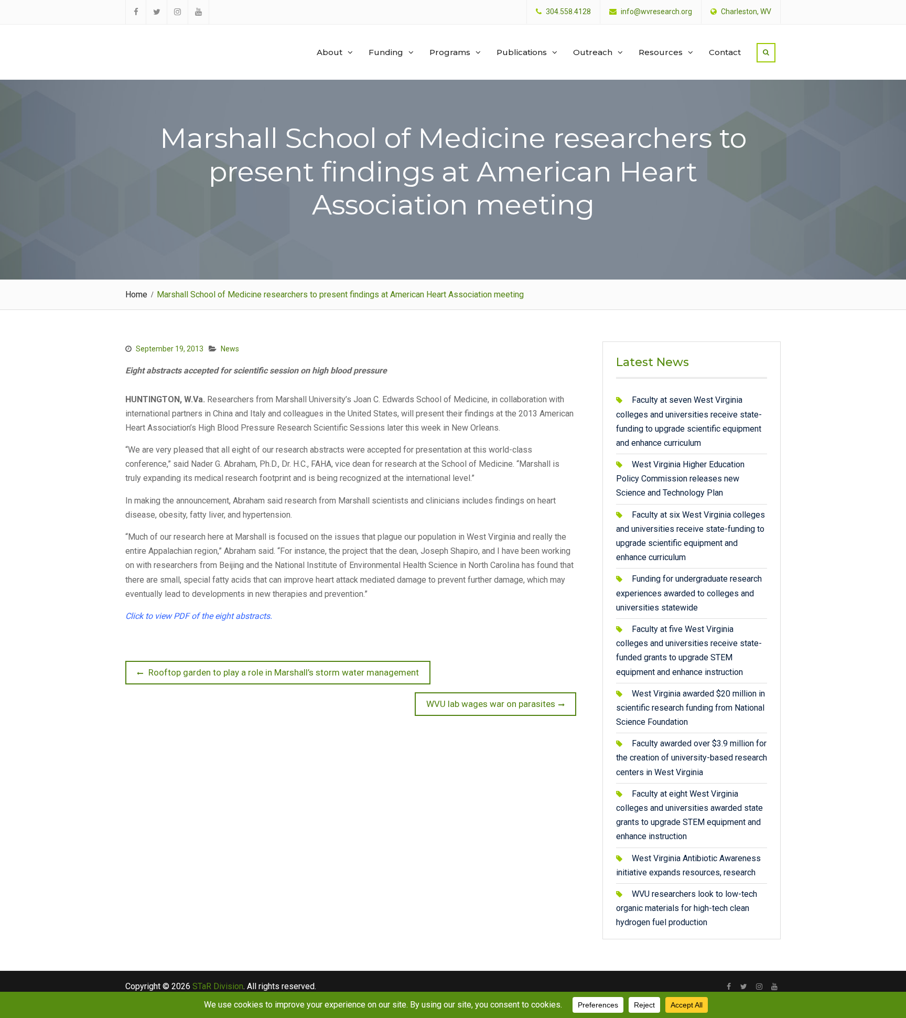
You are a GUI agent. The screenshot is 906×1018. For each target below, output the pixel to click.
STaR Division (175, 42)
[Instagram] (758, 986)
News (230, 349)
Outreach (592, 52)
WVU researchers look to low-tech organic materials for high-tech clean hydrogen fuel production (686, 908)
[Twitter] (743, 986)
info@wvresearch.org (656, 12)
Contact (725, 52)
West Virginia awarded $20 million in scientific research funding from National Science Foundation (690, 708)
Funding (386, 52)
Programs (449, 52)
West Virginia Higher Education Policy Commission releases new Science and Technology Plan (680, 478)
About (329, 52)
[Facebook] (728, 986)
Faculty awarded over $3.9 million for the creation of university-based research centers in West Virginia (691, 757)
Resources (661, 52)
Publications (522, 52)
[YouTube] (774, 986)
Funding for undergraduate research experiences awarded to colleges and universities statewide (689, 593)
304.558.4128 (568, 12)
